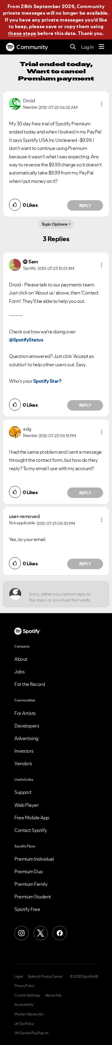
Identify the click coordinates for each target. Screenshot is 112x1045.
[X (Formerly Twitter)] (40, 933)
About (20, 659)
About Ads (53, 995)
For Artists (25, 713)
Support (23, 792)
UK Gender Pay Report (31, 1033)
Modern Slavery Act (29, 1014)
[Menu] (101, 47)
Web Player (26, 805)
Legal (18, 976)
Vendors (23, 763)
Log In (87, 47)
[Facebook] (60, 933)
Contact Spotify (30, 830)
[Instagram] (21, 933)
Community (32, 47)
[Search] (73, 47)
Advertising (26, 738)
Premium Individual (34, 859)
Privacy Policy (24, 985)
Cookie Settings (27, 995)
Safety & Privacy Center (45, 976)
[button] (101, 103)
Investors (24, 751)
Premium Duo (28, 871)
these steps (22, 33)
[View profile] (15, 103)
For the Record (29, 684)
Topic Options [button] (54, 224)
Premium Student (32, 896)
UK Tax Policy (24, 1023)
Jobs (19, 671)
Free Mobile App (31, 817)
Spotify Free (27, 909)
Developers (26, 725)
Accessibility (23, 1004)
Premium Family (30, 884)
